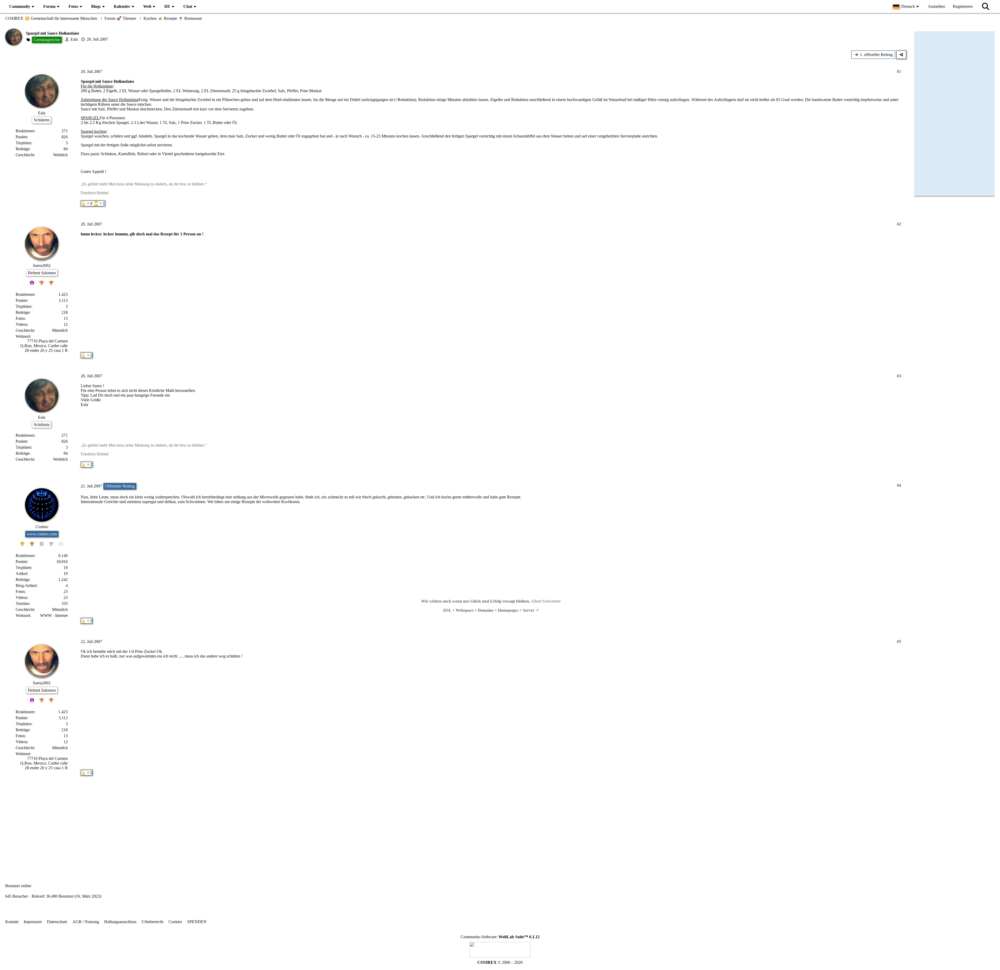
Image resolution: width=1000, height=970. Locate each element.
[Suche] (986, 6)
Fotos (20, 318)
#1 (899, 71)
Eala (74, 39)
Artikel (21, 573)
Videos (21, 324)
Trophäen (23, 143)
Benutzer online (18, 886)
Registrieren (963, 6)
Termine (22, 603)
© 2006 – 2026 (500, 962)
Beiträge (22, 149)
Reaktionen (25, 131)
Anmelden (936, 6)
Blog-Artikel (26, 585)
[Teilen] (901, 55)
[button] (906, 6)
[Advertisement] (456, 822)
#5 (899, 641)
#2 (899, 224)
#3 (899, 376)
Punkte (21, 137)
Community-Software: (500, 937)
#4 (899, 485)
